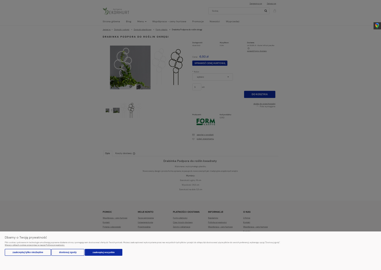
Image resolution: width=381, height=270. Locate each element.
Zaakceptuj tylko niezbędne (28, 252)
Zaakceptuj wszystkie (104, 252)
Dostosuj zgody (68, 252)
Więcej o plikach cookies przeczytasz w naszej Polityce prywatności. (35, 245)
